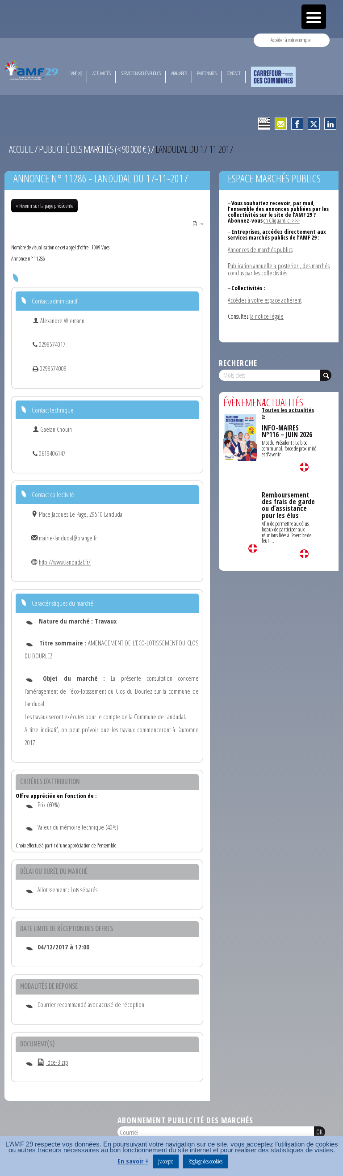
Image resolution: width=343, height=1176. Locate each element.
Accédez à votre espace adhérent (264, 300)
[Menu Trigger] (313, 16)
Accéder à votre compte (290, 40)
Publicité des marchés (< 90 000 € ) (94, 149)
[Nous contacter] (280, 123)
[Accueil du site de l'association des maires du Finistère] (32, 70)
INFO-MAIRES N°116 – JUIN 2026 (287, 431)
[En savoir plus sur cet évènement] (240, 437)
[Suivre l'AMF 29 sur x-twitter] (313, 123)
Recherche (238, 363)
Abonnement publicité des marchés (185, 1120)
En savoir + (132, 1161)
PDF (201, 224)
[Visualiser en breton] (264, 123)
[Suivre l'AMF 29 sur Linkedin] (330, 123)
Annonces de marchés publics (260, 249)
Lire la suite (252, 548)
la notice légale (267, 316)
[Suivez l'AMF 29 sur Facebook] (297, 123)
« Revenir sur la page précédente (44, 206)
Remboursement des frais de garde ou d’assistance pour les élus (288, 505)
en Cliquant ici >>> (282, 220)
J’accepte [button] (165, 1161)
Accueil (21, 149)
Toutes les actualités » (288, 413)
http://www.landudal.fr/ (65, 562)
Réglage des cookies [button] (205, 1161)
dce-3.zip (57, 1062)
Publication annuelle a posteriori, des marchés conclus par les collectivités (279, 269)
